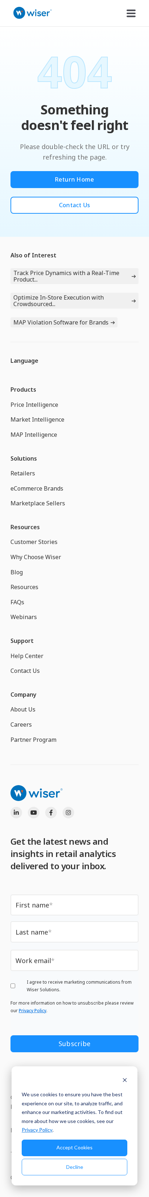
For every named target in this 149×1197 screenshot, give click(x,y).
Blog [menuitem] (16, 572)
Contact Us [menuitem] (25, 671)
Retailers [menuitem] (22, 473)
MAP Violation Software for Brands (60, 322)
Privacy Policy (37, 1130)
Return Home (74, 179)
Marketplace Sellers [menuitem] (37, 503)
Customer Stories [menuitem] (34, 542)
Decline (74, 1167)
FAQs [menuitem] (17, 602)
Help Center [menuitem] (26, 656)
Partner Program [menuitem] (33, 740)
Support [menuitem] (22, 641)
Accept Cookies (74, 1147)
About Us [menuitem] (22, 709)
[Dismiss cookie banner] (124, 1080)
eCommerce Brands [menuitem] (36, 488)
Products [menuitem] (23, 389)
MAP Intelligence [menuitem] (33, 435)
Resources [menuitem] (25, 527)
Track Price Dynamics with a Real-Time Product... (66, 276)
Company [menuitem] (23, 694)
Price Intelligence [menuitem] (34, 405)
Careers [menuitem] (21, 724)
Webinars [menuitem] (23, 617)
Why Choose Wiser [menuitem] (35, 557)
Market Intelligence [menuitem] (37, 419)
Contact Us (74, 205)
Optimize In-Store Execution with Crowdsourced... (58, 300)
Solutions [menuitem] (23, 458)
